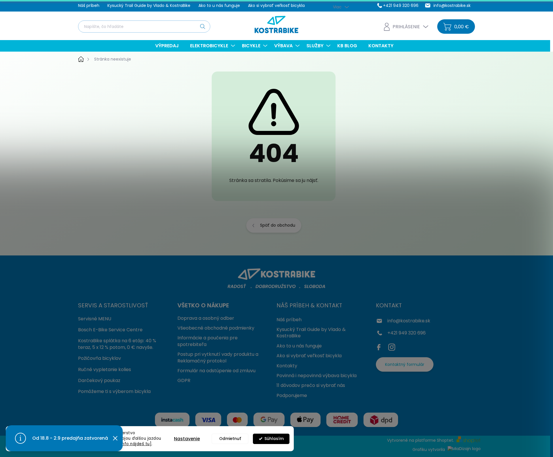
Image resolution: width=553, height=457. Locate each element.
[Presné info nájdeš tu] (128, 444)
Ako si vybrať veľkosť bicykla (276, 5)
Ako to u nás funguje (219, 5)
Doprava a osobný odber (205, 318)
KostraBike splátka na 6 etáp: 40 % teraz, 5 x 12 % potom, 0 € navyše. (117, 343)
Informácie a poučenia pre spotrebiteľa (207, 340)
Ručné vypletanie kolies (104, 369)
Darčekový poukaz (99, 380)
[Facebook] (380, 346)
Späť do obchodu (277, 225)
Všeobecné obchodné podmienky (215, 328)
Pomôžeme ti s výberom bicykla (114, 391)
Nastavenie (187, 439)
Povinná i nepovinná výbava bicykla (316, 375)
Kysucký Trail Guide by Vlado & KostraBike (148, 5)
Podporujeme (291, 395)
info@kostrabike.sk (408, 320)
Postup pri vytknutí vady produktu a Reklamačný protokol (217, 357)
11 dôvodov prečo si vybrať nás (310, 385)
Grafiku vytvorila (429, 449)
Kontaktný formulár (404, 364)
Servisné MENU (94, 318)
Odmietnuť (230, 438)
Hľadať (202, 26)
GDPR (183, 380)
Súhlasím (274, 438)
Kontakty (286, 365)
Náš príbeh (88, 5)
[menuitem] (169, 46)
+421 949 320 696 (406, 333)
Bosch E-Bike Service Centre (110, 329)
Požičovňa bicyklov (99, 358)
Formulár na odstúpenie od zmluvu (216, 370)
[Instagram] (391, 346)
